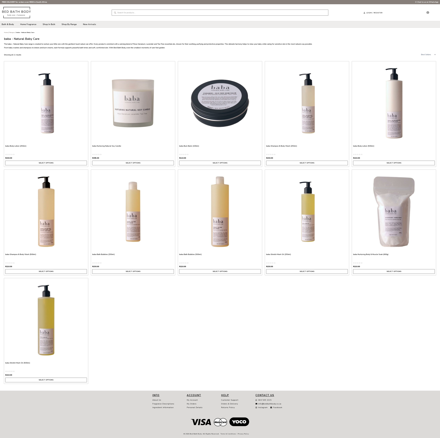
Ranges (12, 32)
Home (6, 32)
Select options (46, 163)
